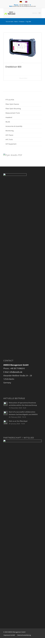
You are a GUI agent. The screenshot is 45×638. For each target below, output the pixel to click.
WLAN (8, 122)
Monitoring (10, 131)
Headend (9, 117)
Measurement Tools (13, 113)
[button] (34, 13)
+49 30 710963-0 (17, 368)
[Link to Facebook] (32, 631)
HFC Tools (9, 139)
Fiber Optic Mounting (13, 108)
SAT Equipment (11, 144)
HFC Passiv (9, 135)
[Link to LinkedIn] (36, 631)
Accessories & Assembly (14, 126)
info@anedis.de (15, 372)
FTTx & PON (10, 100)
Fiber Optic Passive (12, 104)
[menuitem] (9, 635)
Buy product (23, 78)
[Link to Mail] (40, 631)
